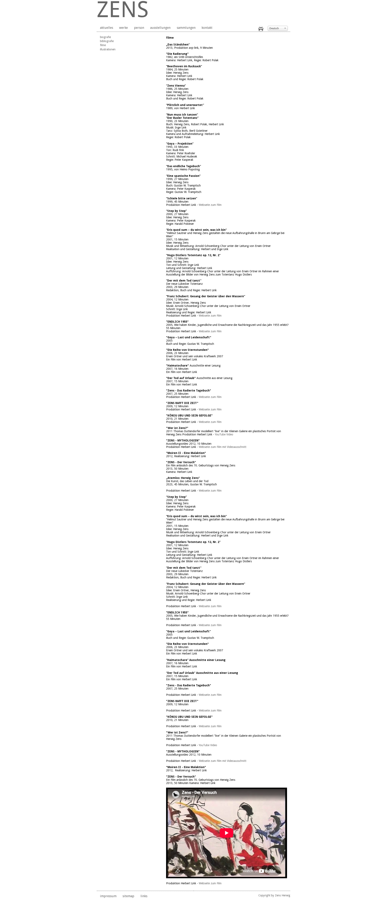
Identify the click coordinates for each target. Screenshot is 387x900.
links (143, 896)
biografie (105, 37)
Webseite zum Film (210, 204)
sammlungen (186, 28)
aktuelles (106, 28)
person (139, 28)
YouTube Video (224, 434)
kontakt (207, 28)
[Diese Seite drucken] (261, 30)
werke (123, 28)
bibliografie (107, 41)
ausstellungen (160, 28)
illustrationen (107, 49)
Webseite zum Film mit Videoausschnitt (223, 446)
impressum (108, 896)
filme (103, 45)
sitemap (128, 896)
